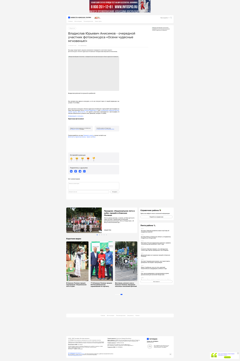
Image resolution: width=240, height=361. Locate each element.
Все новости (156, 281)
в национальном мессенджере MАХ (105, 129)
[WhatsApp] (84, 171)
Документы (130, 315)
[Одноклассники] (75, 171)
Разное (137, 315)
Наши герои (98, 21)
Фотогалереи (78, 21)
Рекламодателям (88, 21)
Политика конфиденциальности (75, 355)
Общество (72, 28)
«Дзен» (89, 137)
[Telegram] (80, 171)
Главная (70, 21)
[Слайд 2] (99, 234)
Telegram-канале (75, 129)
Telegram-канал (88, 135)
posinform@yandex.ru (91, 110)
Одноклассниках (80, 137)
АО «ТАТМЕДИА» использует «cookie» (76, 353)
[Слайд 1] (97, 234)
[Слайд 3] (101, 234)
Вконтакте (71, 137)
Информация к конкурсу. (76, 116)
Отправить (114, 191)
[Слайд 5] (106, 234)
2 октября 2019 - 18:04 (72, 45)
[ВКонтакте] (71, 171)
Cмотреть (227, 357)
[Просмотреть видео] (77, 261)
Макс (94, 137)
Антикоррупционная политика (74, 352)
